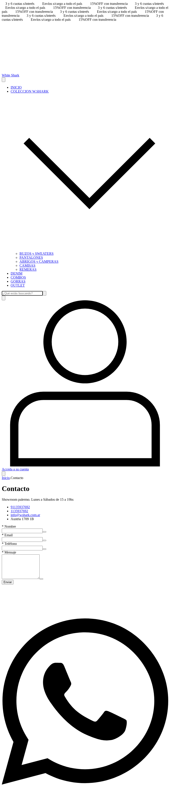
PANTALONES (31, 257)
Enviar (8, 582)
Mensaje (9, 552)
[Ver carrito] (3, 473)
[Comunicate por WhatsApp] (85, 795)
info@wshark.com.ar (25, 515)
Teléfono (9, 544)
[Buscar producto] (3, 298)
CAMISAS (27, 265)
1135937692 (19, 511)
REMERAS (28, 269)
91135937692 (20, 507)
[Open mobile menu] (3, 79)
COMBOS (18, 277)
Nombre (9, 526)
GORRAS (18, 281)
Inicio (6, 478)
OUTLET (18, 285)
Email (7, 535)
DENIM (16, 273)
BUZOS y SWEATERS (36, 253)
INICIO (16, 87)
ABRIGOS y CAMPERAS (38, 261)
